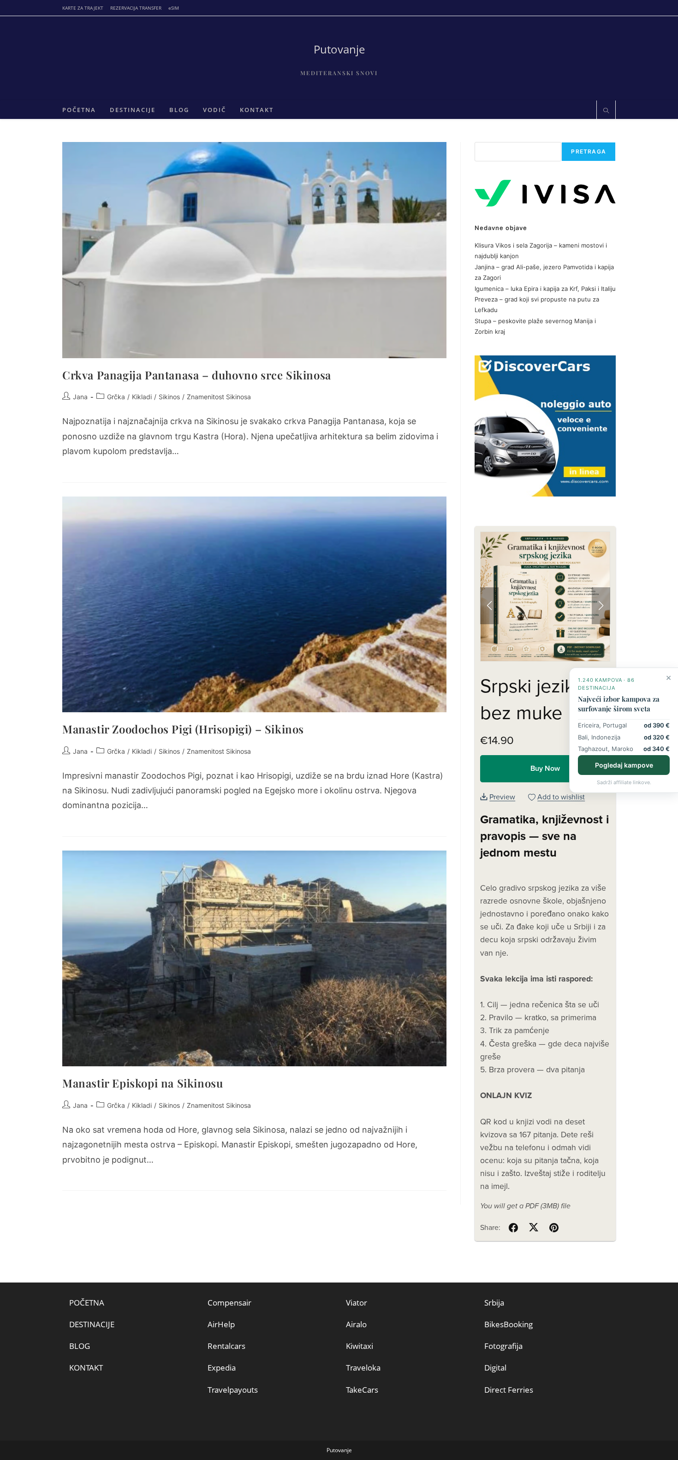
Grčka (116, 397)
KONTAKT (86, 1367)
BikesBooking (508, 1324)
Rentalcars (226, 1346)
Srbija (494, 1302)
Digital (495, 1367)
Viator (356, 1302)
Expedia (222, 1367)
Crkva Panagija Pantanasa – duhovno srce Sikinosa (196, 374)
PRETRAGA (588, 151)
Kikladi (142, 397)
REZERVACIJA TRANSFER (135, 8)
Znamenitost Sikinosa (219, 397)
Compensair (229, 1302)
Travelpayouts (233, 1389)
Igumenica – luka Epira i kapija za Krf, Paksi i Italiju (545, 288)
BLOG (79, 1346)
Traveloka (363, 1367)
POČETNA (86, 1302)
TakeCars (362, 1389)
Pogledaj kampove (624, 764)
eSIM (173, 8)
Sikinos (169, 397)
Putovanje (339, 49)
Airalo (356, 1324)
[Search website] (606, 111)
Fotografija (503, 1346)
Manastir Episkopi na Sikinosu (142, 1083)
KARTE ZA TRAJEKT (82, 8)
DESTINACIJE (91, 1324)
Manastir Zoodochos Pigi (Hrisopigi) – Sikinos (183, 728)
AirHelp (221, 1324)
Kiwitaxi (359, 1346)
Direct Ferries (508, 1389)
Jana (80, 397)
